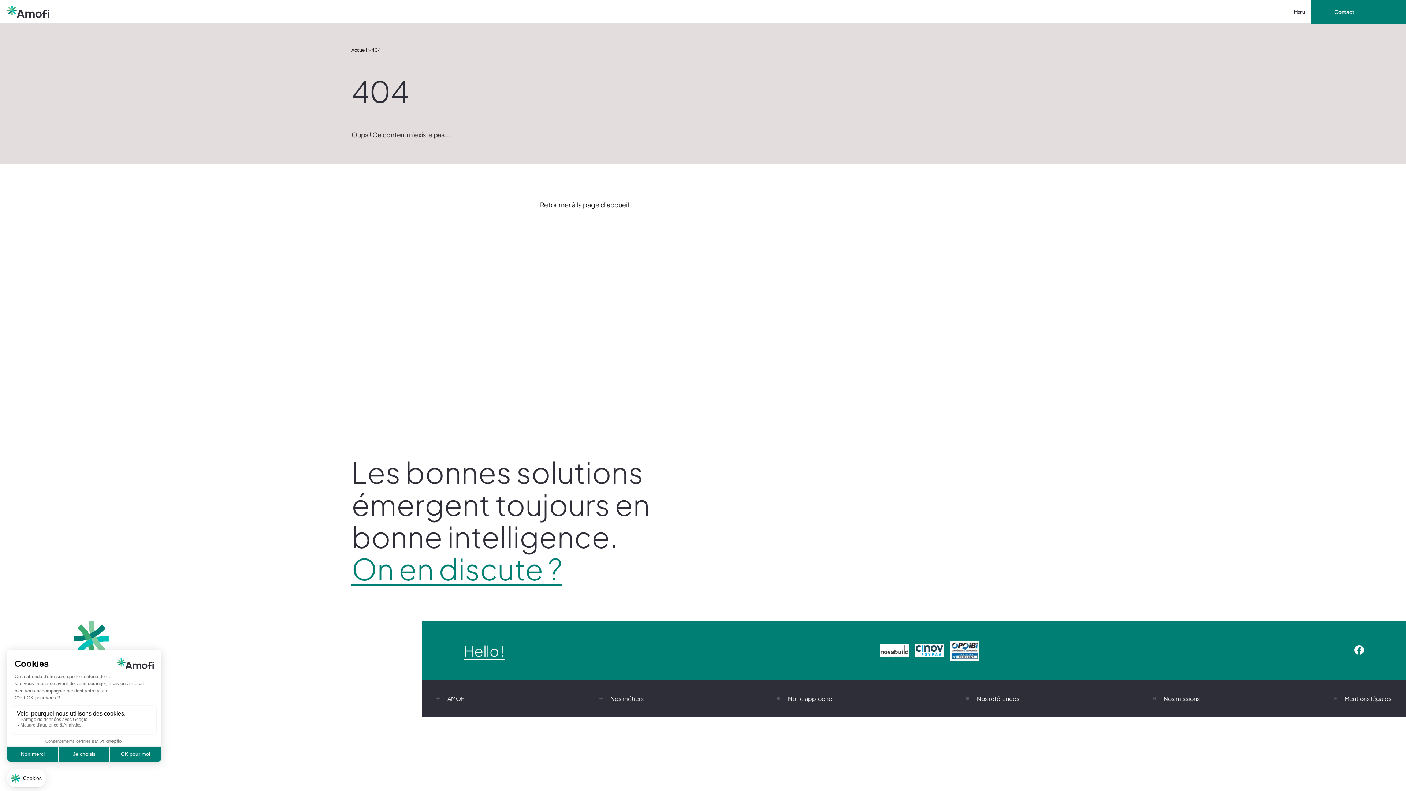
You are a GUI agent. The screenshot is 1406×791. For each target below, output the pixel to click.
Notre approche (810, 698)
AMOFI (456, 698)
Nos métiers (627, 698)
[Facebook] (1359, 650)
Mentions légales (1367, 698)
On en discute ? (457, 569)
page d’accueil (606, 204)
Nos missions (1182, 698)
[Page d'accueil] (28, 12)
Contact (1344, 11)
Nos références (998, 698)
